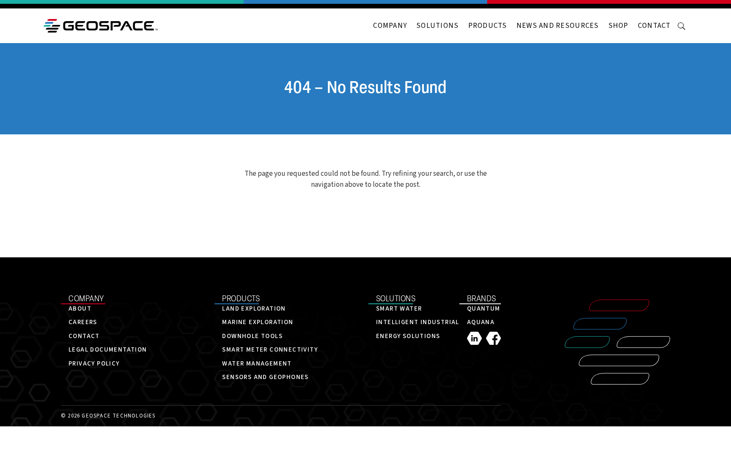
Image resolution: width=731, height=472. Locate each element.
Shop (618, 26)
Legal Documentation (108, 349)
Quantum (483, 308)
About (80, 308)
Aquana (481, 322)
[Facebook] (493, 338)
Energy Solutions (408, 336)
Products (487, 26)
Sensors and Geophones (265, 377)
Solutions (437, 26)
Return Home (365, 213)
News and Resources (558, 26)
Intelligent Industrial (417, 322)
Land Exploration (254, 308)
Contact (654, 26)
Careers (83, 322)
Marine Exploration (257, 322)
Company (390, 26)
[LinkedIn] (476, 338)
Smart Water (399, 308)
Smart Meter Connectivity (270, 349)
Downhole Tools (252, 336)
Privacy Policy (94, 363)
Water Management (256, 363)
